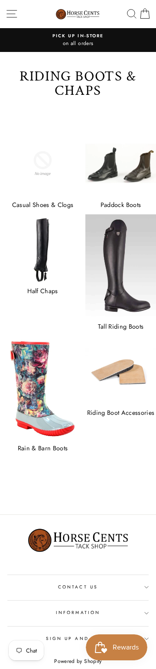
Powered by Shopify (77, 661)
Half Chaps (42, 291)
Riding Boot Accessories (121, 413)
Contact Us (78, 587)
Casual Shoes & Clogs (43, 205)
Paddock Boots (121, 205)
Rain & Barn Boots (43, 448)
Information (78, 612)
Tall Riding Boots (121, 326)
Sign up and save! (78, 638)
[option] (78, 40)
